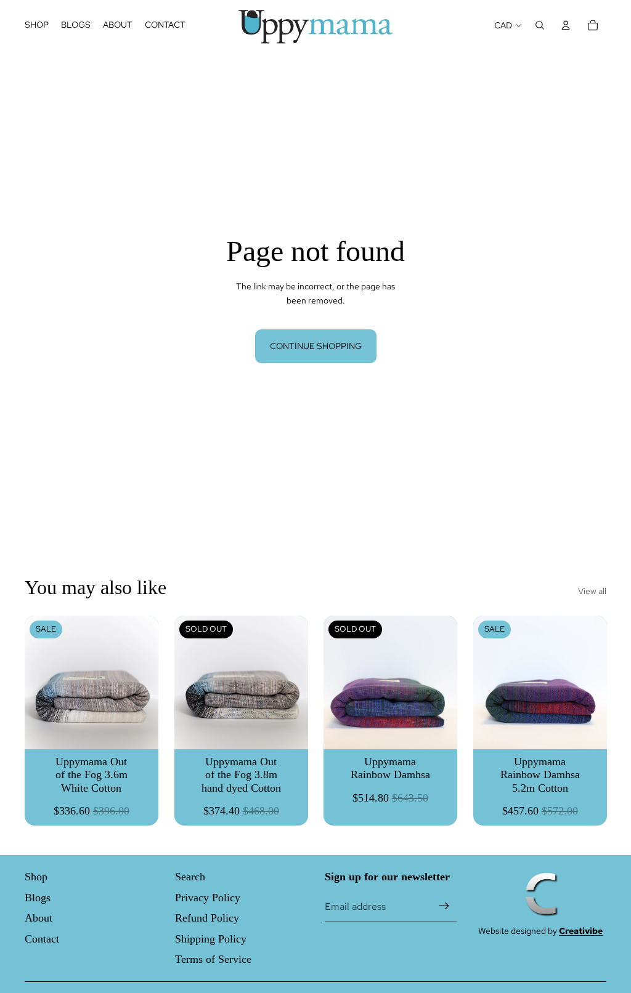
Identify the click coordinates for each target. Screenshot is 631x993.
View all (592, 591)
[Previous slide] (183, 682)
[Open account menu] (565, 25)
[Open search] (539, 25)
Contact (42, 939)
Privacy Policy (207, 897)
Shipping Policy (210, 939)
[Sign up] (444, 906)
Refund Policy (207, 918)
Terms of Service (213, 959)
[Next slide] (297, 682)
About (38, 918)
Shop (36, 876)
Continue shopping (316, 346)
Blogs (38, 897)
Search (190, 876)
